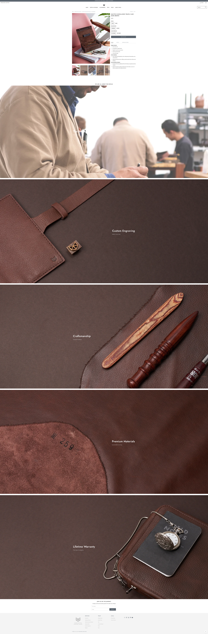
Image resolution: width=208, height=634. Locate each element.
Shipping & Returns (125, 42)
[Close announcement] (207, 1)
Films (99, 627)
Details (118, 42)
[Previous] (73, 38)
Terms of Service (113, 620)
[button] (87, 7)
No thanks (113, 33)
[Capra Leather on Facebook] (127, 617)
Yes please (119, 33)
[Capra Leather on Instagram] (128, 617)
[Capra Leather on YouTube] (132, 617)
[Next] (109, 38)
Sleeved (118, 28)
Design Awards (100, 618)
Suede (116, 23)
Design (112, 42)
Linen (113, 23)
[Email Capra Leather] (125, 617)
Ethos (99, 625)
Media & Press (100, 620)
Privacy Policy (113, 618)
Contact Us (86, 618)
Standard (113, 28)
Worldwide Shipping (5, 2)
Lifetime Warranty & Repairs (89, 622)
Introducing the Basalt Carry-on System (104, 0)
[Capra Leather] (104, 5)
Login (202, 2)
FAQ (98, 622)
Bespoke (86, 627)
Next (134, 11)
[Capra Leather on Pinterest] (130, 617)
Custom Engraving (87, 625)
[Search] (205, 7)
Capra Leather (76, 631)
